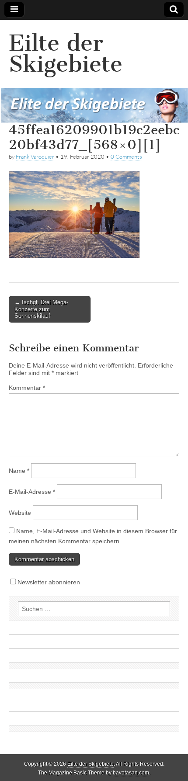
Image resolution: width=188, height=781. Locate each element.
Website (20, 512)
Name (19, 470)
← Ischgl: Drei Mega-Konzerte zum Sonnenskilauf (41, 309)
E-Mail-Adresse (32, 491)
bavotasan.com (131, 773)
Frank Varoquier (35, 156)
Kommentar (27, 387)
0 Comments (126, 156)
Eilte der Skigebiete (65, 53)
